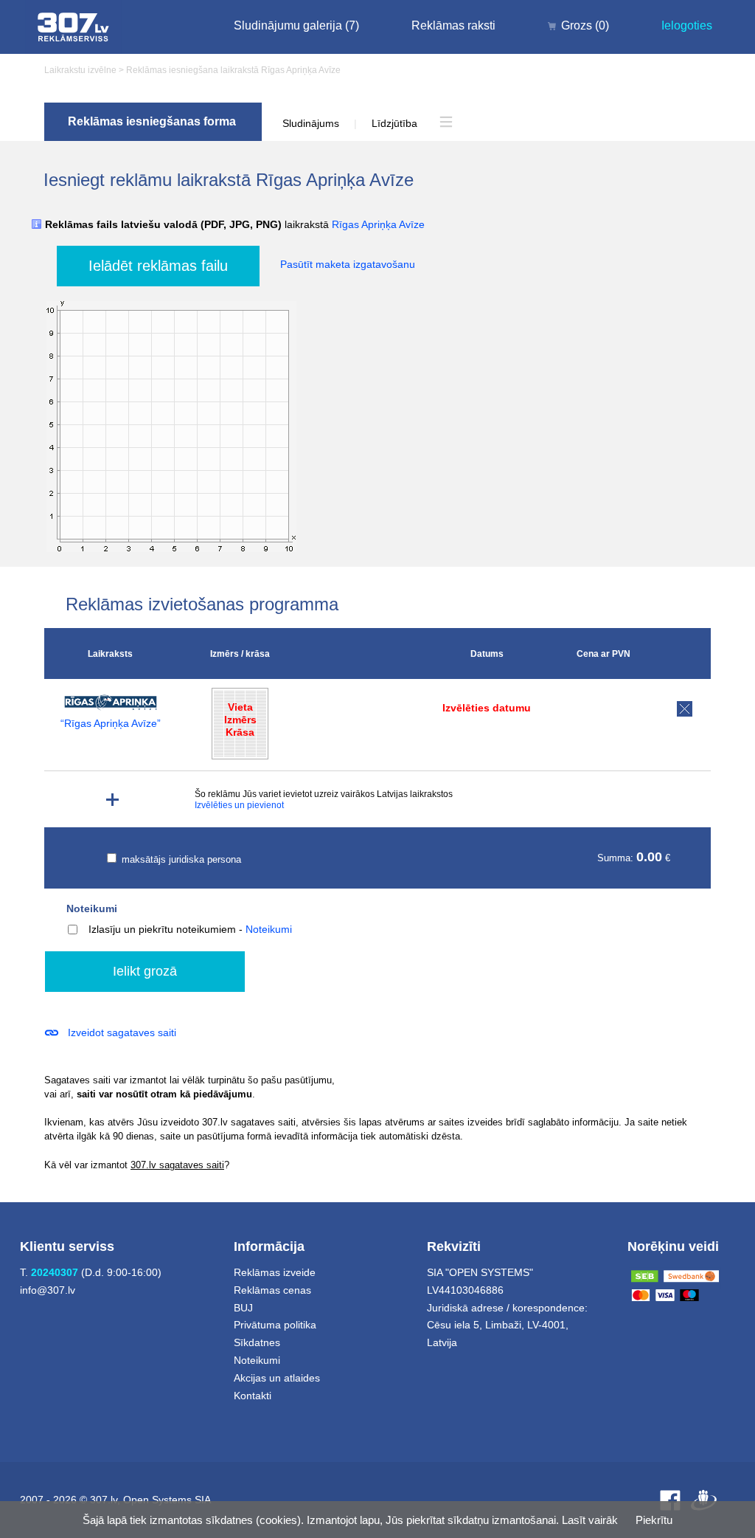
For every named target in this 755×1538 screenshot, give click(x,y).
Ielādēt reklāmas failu (158, 266)
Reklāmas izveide (275, 1272)
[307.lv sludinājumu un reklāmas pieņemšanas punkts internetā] (73, 27)
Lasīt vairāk (590, 1519)
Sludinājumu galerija (296, 25)
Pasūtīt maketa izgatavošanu (347, 264)
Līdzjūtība (394, 123)
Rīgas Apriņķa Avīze (378, 224)
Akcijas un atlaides (277, 1378)
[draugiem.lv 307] (704, 1500)
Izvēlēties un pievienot (239, 805)
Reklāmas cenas (272, 1290)
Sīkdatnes (257, 1342)
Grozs (585, 25)
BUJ (243, 1308)
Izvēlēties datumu (486, 708)
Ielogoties (686, 25)
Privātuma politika (275, 1325)
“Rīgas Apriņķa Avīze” (110, 724)
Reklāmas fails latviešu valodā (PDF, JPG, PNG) (235, 224)
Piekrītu (654, 1519)
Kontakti (252, 1395)
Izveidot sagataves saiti (122, 1032)
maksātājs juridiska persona (180, 859)
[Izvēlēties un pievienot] (112, 799)
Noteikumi (91, 908)
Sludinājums (310, 123)
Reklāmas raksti (453, 25)
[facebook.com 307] (670, 1500)
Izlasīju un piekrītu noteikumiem (162, 929)
